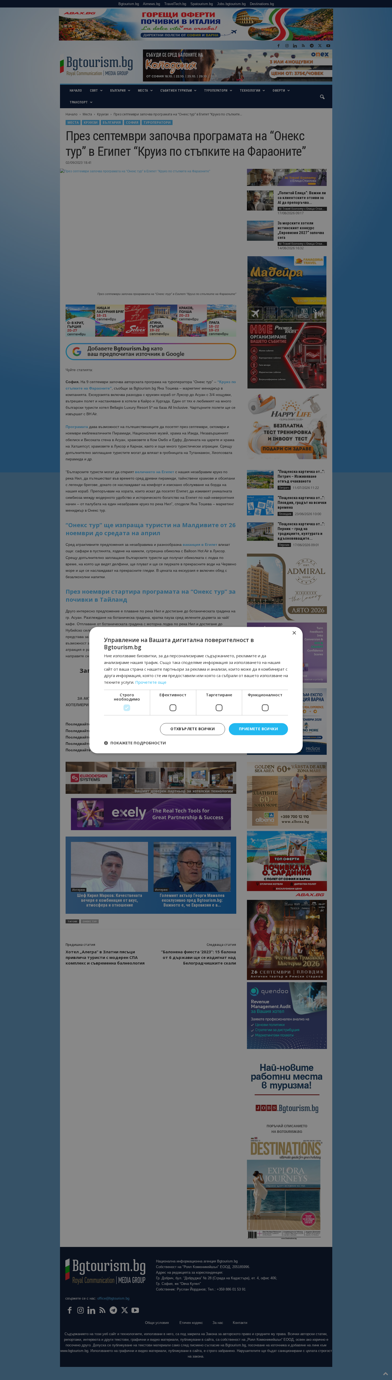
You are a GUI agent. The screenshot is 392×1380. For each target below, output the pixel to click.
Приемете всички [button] (258, 728)
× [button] (294, 633)
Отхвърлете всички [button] (192, 728)
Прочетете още (150, 682)
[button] (135, 742)
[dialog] (196, 690)
